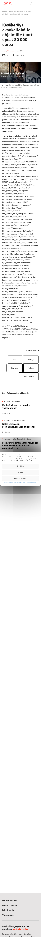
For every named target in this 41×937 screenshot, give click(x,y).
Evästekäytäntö (8, 483)
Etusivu (5, 11)
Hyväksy (20, 466)
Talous (31, 368)
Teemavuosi (28, 376)
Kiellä (20, 472)
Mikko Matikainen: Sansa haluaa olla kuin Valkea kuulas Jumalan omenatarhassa (20, 445)
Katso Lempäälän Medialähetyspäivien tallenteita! (18, 425)
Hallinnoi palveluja (20, 478)
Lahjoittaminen (9, 910)
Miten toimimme (10, 900)
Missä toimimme (9, 905)
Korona (14, 368)
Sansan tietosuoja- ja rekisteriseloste (25, 483)
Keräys (31, 359)
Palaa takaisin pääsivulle (18, 393)
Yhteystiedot (8, 915)
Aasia (11, 11)
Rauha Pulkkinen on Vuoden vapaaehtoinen (16, 406)
